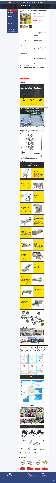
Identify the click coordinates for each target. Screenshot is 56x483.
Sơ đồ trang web (34, 476)
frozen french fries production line (26, 452)
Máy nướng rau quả (10, 16)
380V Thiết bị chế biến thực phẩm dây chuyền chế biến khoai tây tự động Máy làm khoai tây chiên (29, 467)
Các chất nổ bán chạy (10, 12)
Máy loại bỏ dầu (10, 23)
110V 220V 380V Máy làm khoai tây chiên (37, 466)
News (33, 474)
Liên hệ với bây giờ (40, 20)
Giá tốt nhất (35, 20)
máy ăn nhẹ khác (10, 20)
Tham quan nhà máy (30, 475)
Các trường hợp (34, 475)
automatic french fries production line (36, 452)
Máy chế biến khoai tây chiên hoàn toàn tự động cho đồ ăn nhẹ (44, 467)
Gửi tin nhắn (24, 78)
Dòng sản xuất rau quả (44, 475)
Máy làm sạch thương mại (44, 476)
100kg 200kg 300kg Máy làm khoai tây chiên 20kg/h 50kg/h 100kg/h (22, 467)
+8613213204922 (13, 29)
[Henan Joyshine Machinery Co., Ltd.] (9, 2)
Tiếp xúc (13, 31)
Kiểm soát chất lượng (30, 476)
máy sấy (9, 19)
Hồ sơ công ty (29, 474)
